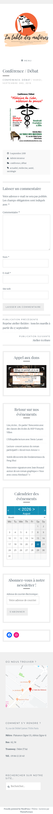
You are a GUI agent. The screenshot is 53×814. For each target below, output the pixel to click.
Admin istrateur (17, 158)
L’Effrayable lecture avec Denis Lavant (25, 439)
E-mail (7, 273)
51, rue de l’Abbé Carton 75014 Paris (22, 728)
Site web (7, 288)
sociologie (11, 171)
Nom (6, 257)
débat (26, 80)
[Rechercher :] (23, 786)
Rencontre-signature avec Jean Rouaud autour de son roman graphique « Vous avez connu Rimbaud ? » (25, 471)
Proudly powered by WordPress (17, 809)
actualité (14, 168)
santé (31, 168)
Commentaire (11, 212)
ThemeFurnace (26, 812)
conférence (11, 80)
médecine (23, 168)
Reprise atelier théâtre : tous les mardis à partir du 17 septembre (26, 324)
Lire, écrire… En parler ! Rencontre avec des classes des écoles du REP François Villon (25, 429)
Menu (28, 60)
